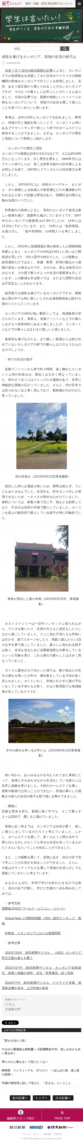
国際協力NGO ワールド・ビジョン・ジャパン (34, 908)
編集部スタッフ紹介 (21, 1118)
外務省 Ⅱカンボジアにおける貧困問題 (33, 933)
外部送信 (58, 1134)
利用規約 (48, 1134)
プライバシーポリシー (31, 1134)
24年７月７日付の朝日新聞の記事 (29, 70)
